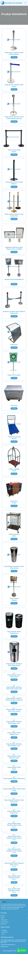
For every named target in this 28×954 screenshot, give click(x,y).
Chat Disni (14, 89)
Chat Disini (14, 57)
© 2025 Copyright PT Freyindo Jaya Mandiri (14, 950)
